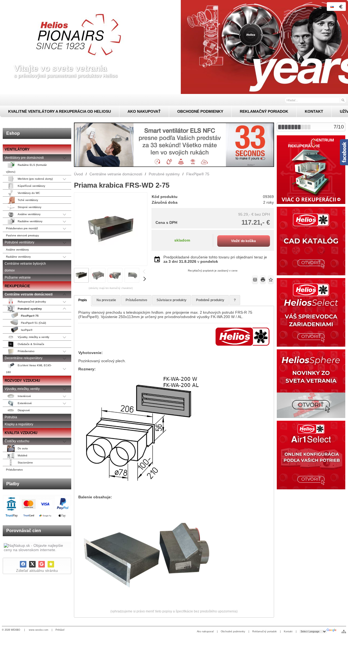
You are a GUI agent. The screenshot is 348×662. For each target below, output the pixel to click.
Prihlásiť (59, 630)
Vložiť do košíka (243, 241)
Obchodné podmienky (233, 631)
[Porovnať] (255, 279)
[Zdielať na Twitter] (32, 564)
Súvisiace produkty (172, 300)
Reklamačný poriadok (264, 631)
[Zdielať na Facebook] (23, 564)
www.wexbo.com (38, 630)
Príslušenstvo (136, 300)
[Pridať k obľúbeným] (51, 564)
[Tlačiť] (263, 279)
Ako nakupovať (205, 631)
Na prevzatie (106, 300)
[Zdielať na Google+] (41, 564)
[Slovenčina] (332, 6)
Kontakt (288, 631)
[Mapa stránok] (343, 631)
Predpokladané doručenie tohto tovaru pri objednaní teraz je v (215, 259)
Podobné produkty (210, 300)
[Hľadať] (342, 100)
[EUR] (340, 6)
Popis (82, 300)
